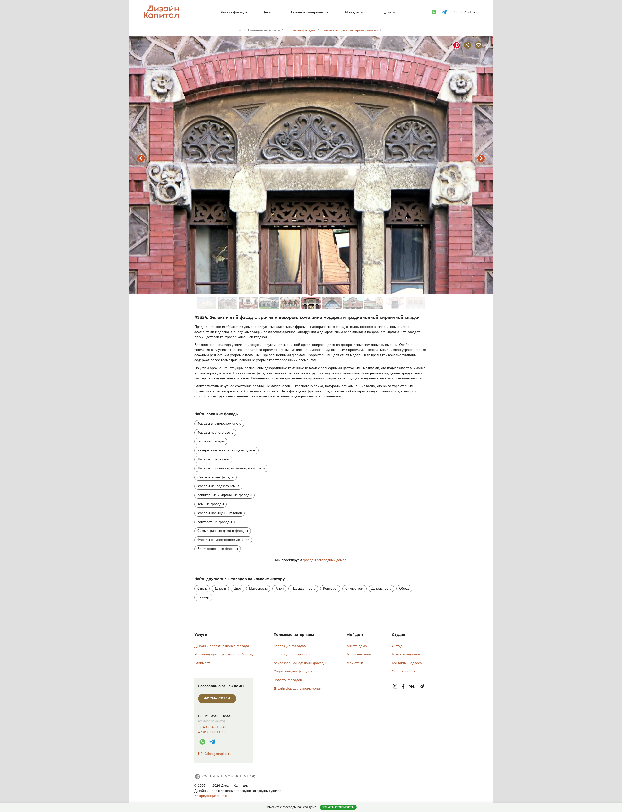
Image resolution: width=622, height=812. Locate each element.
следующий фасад (481, 158)
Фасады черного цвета (215, 432)
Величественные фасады (217, 548)
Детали (220, 588)
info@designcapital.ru (214, 754)
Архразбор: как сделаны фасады (300, 663)
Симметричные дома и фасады (222, 531)
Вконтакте (412, 686)
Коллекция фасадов (290, 646)
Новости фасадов (288, 680)
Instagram (395, 686)
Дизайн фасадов (234, 12)
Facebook (403, 686)
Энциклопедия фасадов (293, 671)
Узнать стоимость (338, 807)
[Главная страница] (162, 17)
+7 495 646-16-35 (465, 12)
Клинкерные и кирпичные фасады (224, 495)
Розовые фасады (211, 441)
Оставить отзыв (404, 671)
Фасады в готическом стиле (219, 423)
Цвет (237, 588)
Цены (266, 12)
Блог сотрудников (406, 654)
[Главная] (240, 30)
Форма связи (217, 698)
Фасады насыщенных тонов (219, 513)
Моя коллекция (359, 654)
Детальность (381, 588)
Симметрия (354, 588)
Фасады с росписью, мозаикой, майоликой (231, 468)
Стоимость (202, 663)
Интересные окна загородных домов (226, 450)
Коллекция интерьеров (292, 654)
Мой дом (352, 12)
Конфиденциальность (211, 796)
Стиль (202, 588)
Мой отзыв (355, 663)
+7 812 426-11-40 (211, 732)
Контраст (330, 588)
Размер (203, 597)
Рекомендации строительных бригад (223, 654)
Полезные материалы (306, 12)
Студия (385, 12)
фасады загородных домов (324, 560)
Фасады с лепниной (213, 459)
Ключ (279, 588)
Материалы (258, 588)
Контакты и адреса (407, 663)
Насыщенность (303, 588)
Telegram (422, 686)
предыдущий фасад (141, 158)
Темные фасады (210, 504)
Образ (404, 588)
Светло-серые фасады (215, 477)
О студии (399, 646)
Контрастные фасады (214, 522)
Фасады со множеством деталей (223, 539)
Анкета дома (357, 646)
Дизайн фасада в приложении (298, 688)
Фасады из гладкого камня (218, 486)
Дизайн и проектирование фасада (221, 646)
